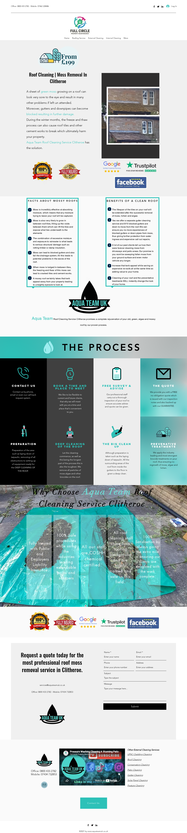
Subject (107, 673)
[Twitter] (158, 6)
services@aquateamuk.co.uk (52, 685)
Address (139, 663)
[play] (152, 156)
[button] (130, 115)
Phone (107, 663)
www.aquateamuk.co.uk (98, 831)
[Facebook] (154, 6)
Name (107, 652)
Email (138, 652)
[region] (58, 60)
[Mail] (44, 785)
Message (108, 684)
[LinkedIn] (162, 6)
